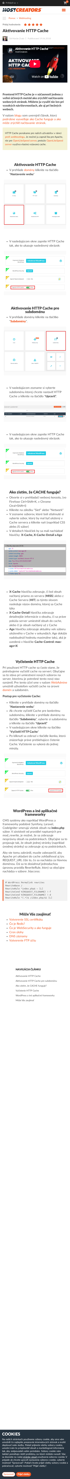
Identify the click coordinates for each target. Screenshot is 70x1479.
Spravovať (9, 1474)
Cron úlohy (16, 932)
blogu (17, 115)
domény (29, 170)
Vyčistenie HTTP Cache (27, 991)
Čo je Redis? (17, 923)
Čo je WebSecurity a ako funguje (30, 928)
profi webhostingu (15, 137)
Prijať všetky (24, 1474)
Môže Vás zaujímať (25, 1000)
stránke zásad (30, 1457)
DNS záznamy (18, 936)
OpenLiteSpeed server (25, 140)
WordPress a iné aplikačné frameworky (35, 995)
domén (7, 690)
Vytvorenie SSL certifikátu (26, 919)
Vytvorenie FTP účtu (22, 940)
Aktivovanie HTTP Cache (28, 976)
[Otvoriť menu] (5, 18)
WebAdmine (59, 682)
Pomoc (12, 18)
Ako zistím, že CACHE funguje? (31, 986)
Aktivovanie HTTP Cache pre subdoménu (36, 981)
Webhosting (25, 18)
